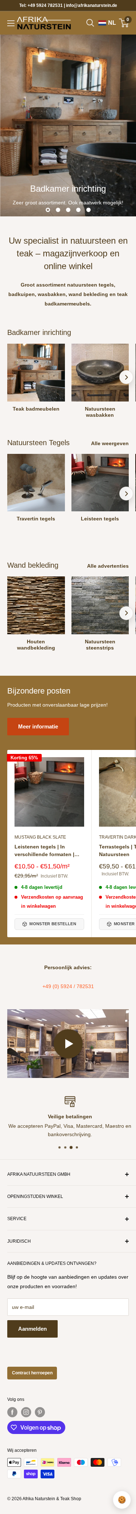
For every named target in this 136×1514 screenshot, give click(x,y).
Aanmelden (32, 1329)
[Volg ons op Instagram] (26, 1412)
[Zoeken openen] (90, 23)
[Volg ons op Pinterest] (40, 1412)
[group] (68, 125)
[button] (68, 1043)
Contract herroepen (32, 1372)
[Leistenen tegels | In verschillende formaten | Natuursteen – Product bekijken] (49, 792)
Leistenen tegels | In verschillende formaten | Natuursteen (44, 851)
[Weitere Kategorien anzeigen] (126, 377)
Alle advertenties (108, 566)
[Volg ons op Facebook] (12, 1412)
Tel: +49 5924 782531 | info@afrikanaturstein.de (68, 5)
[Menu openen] (11, 23)
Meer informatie (38, 726)
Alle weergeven (110, 443)
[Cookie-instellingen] (122, 1500)
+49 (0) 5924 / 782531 (68, 986)
